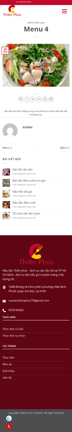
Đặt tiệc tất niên (23, 169)
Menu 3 (7, 148)
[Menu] (64, 11)
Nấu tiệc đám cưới (24, 202)
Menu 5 (64, 148)
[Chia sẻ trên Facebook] (27, 99)
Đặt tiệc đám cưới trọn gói (29, 180)
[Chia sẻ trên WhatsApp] (21, 99)
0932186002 (16, 310)
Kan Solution (36, 412)
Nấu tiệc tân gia (22, 191)
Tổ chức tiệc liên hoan (26, 213)
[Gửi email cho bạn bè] (39, 99)
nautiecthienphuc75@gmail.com (29, 300)
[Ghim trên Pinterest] (45, 99)
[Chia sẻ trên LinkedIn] (51, 99)
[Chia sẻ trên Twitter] (33, 99)
